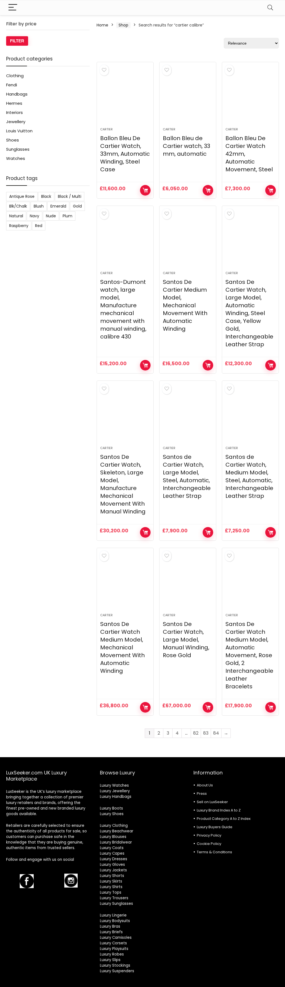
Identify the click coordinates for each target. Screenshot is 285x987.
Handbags (17, 94)
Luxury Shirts (111, 886)
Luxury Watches (114, 785)
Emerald (58, 206)
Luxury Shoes (112, 814)
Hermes (14, 103)
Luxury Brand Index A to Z (219, 810)
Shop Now (145, 190)
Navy (34, 216)
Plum (67, 216)
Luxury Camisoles (116, 937)
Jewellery (15, 122)
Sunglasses (18, 149)
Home (102, 25)
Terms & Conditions (214, 852)
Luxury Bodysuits (115, 920)
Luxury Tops (110, 892)
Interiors (14, 112)
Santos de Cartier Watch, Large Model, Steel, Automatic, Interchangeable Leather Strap (187, 476)
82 (195, 733)
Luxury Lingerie (113, 915)
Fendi (11, 85)
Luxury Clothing (114, 825)
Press (202, 793)
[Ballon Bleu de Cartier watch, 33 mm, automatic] (188, 97)
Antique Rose (22, 196)
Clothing (15, 76)
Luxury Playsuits (114, 948)
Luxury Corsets (113, 943)
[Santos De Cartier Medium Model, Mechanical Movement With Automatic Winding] (188, 241)
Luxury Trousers (114, 898)
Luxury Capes (112, 853)
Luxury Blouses (113, 836)
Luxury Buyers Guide (214, 827)
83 (205, 733)
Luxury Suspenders (117, 971)
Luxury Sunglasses (116, 903)
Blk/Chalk (18, 206)
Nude (51, 216)
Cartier (106, 129)
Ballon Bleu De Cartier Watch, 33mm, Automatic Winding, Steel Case (125, 153)
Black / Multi (69, 196)
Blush (39, 206)
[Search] (270, 7)
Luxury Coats (112, 847)
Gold (77, 206)
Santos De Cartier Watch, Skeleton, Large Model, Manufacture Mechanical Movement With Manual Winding (123, 484)
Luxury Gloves (112, 864)
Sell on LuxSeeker (212, 802)
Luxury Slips (110, 959)
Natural (16, 216)
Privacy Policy (209, 835)
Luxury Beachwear (116, 831)
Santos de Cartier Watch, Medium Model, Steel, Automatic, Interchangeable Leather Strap (249, 476)
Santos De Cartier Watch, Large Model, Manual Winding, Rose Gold (186, 639)
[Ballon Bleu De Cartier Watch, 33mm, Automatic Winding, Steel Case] (125, 97)
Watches (15, 158)
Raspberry (18, 225)
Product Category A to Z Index (223, 818)
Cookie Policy (209, 843)
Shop (123, 25)
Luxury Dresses (113, 859)
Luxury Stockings (115, 965)
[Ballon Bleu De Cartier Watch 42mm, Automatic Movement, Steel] (250, 97)
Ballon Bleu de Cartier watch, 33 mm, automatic (186, 146)
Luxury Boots (111, 808)
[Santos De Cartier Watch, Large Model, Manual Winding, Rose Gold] (188, 583)
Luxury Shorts (112, 875)
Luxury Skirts (111, 881)
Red (38, 225)
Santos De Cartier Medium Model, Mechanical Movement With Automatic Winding (185, 305)
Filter (17, 40)
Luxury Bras (110, 926)
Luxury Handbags (115, 796)
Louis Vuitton (19, 131)
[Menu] (12, 7)
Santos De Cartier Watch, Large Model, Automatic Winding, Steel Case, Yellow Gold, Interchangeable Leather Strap (249, 313)
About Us (205, 785)
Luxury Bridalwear (116, 842)
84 (216, 733)
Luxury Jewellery (115, 791)
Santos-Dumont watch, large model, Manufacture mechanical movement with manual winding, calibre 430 (123, 309)
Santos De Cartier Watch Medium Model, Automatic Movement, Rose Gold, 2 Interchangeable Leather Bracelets (249, 655)
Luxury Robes (112, 954)
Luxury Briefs (111, 932)
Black (46, 196)
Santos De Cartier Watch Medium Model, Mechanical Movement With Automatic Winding (122, 647)
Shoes (12, 140)
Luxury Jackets (113, 870)
